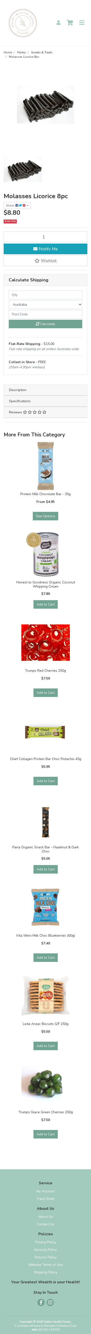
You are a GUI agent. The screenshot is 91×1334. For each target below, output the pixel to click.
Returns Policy (45, 1257)
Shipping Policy (45, 1272)
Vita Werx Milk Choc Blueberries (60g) (45, 935)
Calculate (47, 324)
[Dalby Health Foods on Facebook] (41, 1302)
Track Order (45, 1198)
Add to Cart (46, 604)
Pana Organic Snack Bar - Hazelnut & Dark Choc (45, 849)
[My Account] (58, 23)
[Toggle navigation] (81, 22)
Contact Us (45, 1224)
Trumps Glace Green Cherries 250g (45, 1112)
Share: (11, 205)
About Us (45, 1216)
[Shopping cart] (70, 22)
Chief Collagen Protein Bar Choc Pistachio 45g (45, 759)
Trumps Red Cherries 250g (45, 670)
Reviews (16, 412)
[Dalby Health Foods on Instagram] (50, 1302)
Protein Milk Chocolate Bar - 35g (45, 494)
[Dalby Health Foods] (23, 22)
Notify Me (48, 249)
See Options (45, 516)
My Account (45, 1191)
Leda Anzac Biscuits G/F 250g (45, 1024)
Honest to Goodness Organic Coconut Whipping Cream (45, 584)
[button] (45, 260)
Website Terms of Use (45, 1264)
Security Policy (45, 1249)
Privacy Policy (45, 1242)
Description (17, 390)
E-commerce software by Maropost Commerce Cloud (45, 1326)
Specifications (20, 401)
